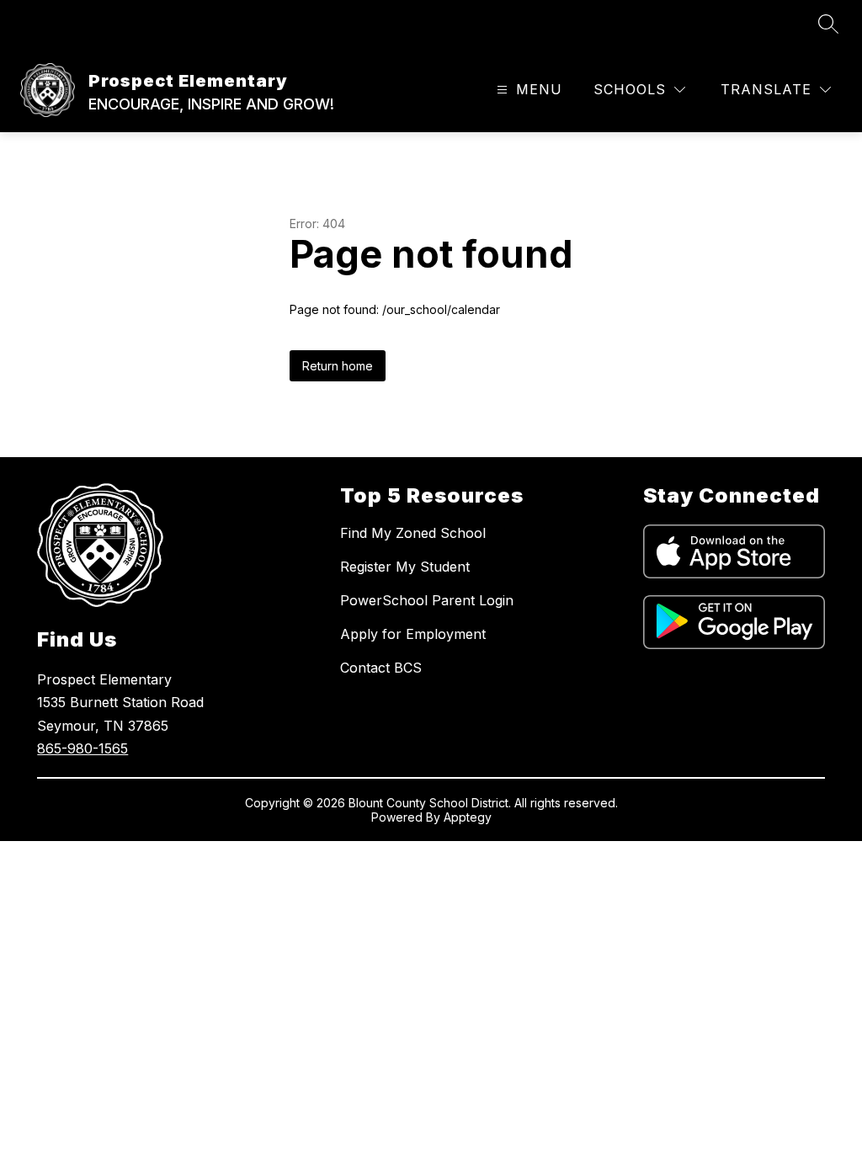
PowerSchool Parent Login (426, 600)
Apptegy (468, 817)
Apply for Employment (413, 634)
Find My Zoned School (413, 532)
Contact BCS (381, 667)
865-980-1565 (82, 748)
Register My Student (405, 566)
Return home (337, 366)
